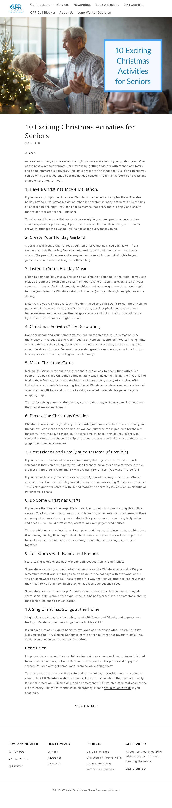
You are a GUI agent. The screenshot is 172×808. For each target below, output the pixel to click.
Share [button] (32, 152)
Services (53, 751)
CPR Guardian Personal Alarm (104, 757)
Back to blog (88, 706)
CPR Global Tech (69, 790)
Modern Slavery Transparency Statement (99, 790)
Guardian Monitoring (99, 763)
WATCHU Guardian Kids (101, 769)
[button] (41, 5)
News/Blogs (55, 757)
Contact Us (54, 763)
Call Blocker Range (98, 751)
